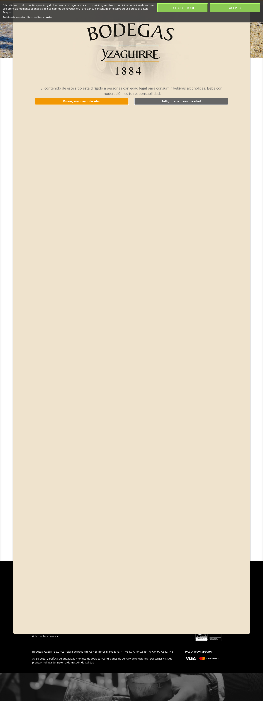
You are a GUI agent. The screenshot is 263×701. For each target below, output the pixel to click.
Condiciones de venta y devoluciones (125, 658)
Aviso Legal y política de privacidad (54, 658)
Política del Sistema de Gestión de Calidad (68, 662)
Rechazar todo (182, 8)
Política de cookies (14, 17)
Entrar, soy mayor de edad (82, 101)
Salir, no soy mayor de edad (181, 101)
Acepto (235, 8)
